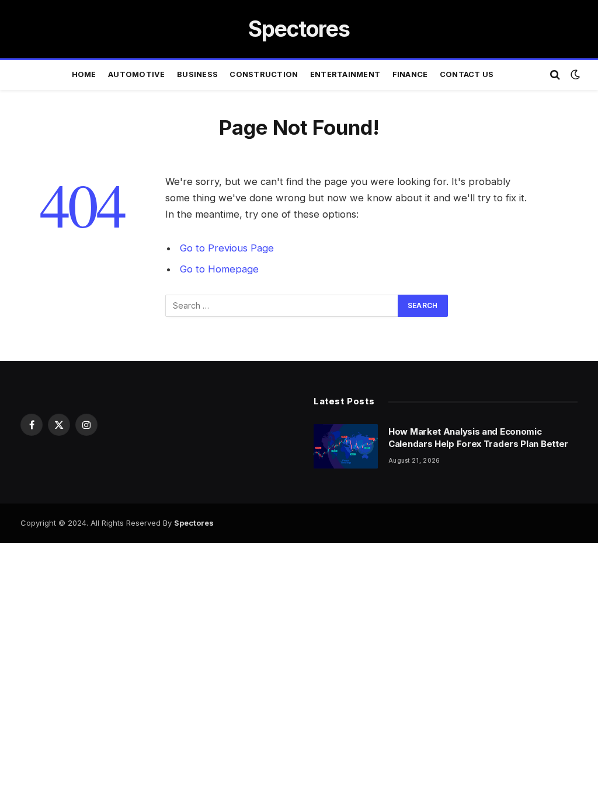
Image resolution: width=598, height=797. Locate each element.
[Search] (555, 75)
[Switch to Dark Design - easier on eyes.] (574, 74)
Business (197, 74)
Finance (410, 74)
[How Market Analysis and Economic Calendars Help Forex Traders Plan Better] (346, 446)
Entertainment (345, 74)
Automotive (136, 74)
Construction (264, 74)
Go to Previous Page (227, 248)
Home (84, 74)
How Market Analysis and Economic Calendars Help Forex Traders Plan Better (478, 437)
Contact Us (467, 74)
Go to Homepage (219, 269)
